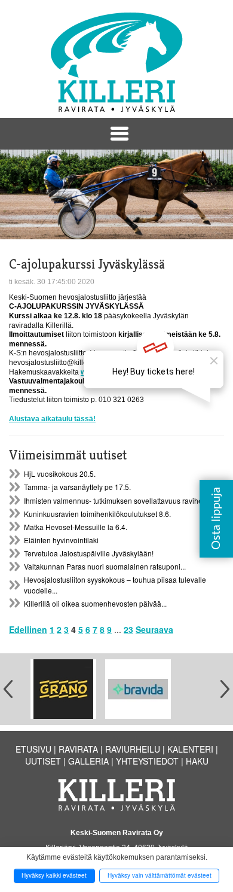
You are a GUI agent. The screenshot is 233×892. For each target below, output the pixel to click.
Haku (197, 761)
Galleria (88, 761)
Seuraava (154, 629)
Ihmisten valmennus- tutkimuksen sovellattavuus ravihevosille (123, 500)
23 (128, 629)
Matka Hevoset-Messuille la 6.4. (75, 527)
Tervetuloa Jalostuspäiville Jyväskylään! (89, 553)
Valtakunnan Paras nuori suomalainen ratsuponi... (105, 566)
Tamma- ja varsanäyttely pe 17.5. (77, 487)
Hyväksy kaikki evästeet (54, 875)
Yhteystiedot (147, 761)
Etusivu (33, 749)
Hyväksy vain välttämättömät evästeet (159, 875)
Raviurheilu (132, 749)
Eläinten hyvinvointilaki (61, 540)
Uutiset (43, 761)
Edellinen (28, 629)
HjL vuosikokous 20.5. (60, 473)
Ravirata (78, 749)
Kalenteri (190, 749)
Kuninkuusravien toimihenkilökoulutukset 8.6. (97, 514)
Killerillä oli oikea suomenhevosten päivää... (95, 603)
